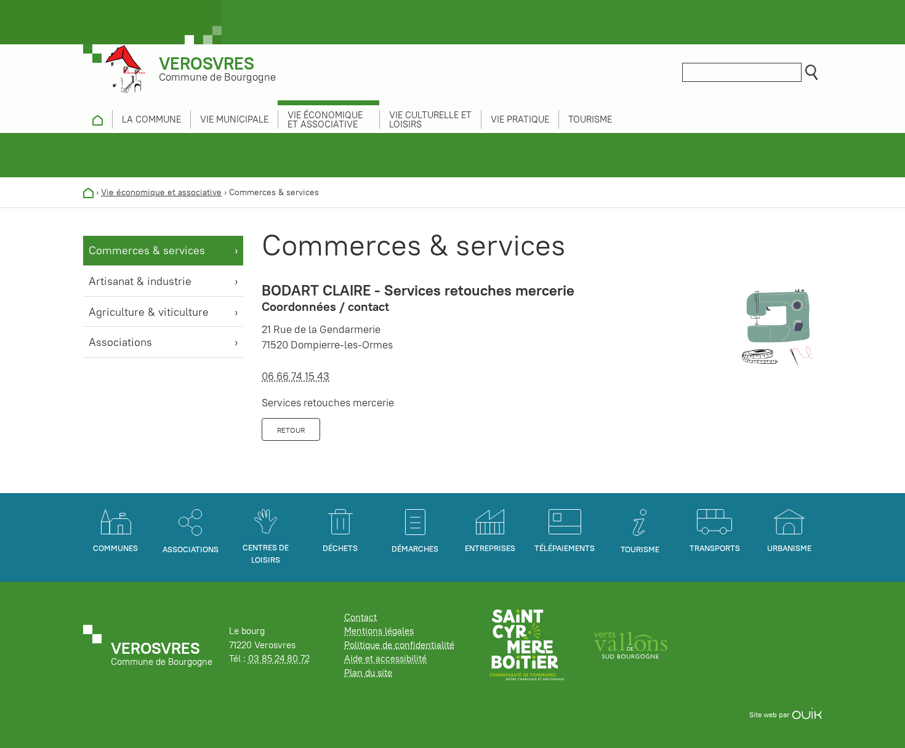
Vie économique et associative (161, 192)
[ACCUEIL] (97, 119)
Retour (291, 430)
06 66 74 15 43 (295, 376)
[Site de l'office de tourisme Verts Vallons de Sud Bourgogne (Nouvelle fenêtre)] (631, 644)
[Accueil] (88, 192)
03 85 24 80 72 (279, 658)
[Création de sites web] (807, 714)
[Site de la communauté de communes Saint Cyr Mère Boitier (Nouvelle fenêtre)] (526, 644)
